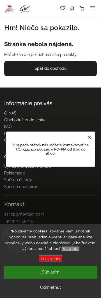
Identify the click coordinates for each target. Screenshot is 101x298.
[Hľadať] (72, 8)
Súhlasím (50, 272)
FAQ (8, 126)
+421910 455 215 (18, 221)
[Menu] (92, 8)
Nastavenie (50, 258)
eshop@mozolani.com (24, 214)
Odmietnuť (50, 287)
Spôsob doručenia (20, 186)
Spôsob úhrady (18, 180)
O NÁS (10, 113)
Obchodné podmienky (24, 120)
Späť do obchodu (50, 68)
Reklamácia (15, 173)
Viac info (70, 249)
